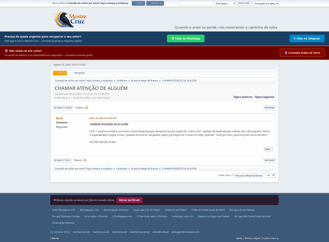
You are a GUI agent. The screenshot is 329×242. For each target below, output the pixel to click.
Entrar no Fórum (129, 200)
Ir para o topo (62, 160)
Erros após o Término (96, 216)
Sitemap (55, 238)
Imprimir (269, 107)
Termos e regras (252, 238)
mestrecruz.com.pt (140, 232)
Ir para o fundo (63, 107)
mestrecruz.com (81, 232)
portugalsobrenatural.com (185, 232)
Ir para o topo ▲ (270, 238)
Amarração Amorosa (63, 222)
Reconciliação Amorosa (116, 210)
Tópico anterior (243, 97)
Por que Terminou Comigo (66, 216)
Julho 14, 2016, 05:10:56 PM (102, 118)
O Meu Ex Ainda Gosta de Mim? (208, 210)
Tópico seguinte (264, 97)
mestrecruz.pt (119, 232)
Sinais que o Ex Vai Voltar (146, 210)
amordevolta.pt (161, 232)
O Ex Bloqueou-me (122, 216)
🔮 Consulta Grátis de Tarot (302, 52)
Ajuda (239, 238)
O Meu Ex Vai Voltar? (176, 210)
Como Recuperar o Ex (63, 210)
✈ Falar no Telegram (307, 38)
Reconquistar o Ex (89, 210)
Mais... (268, 149)
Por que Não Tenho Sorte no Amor (253, 216)
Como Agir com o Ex (182, 216)
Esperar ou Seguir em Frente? (214, 216)
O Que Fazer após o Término (152, 216)
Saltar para (224, 175)
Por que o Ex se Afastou (242, 210)
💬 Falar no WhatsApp (185, 38)
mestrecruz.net (101, 232)
